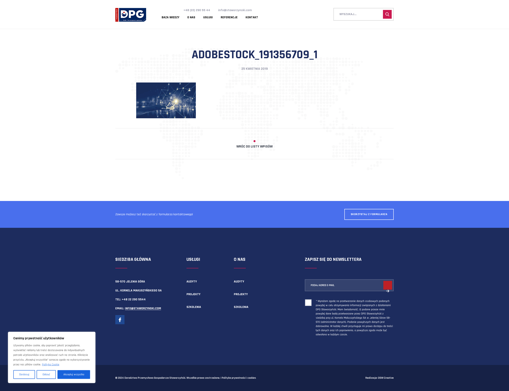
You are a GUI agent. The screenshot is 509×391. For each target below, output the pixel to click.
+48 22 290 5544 (134, 299)
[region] (51, 357)
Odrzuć (46, 374)
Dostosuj (24, 374)
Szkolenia (194, 307)
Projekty (193, 294)
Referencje (229, 17)
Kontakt (252, 17)
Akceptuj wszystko (73, 374)
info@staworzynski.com (235, 10)
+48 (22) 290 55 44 (197, 10)
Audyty (192, 281)
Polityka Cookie (50, 364)
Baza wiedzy (170, 17)
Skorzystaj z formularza (369, 214)
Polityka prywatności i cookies (239, 378)
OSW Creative (386, 378)
